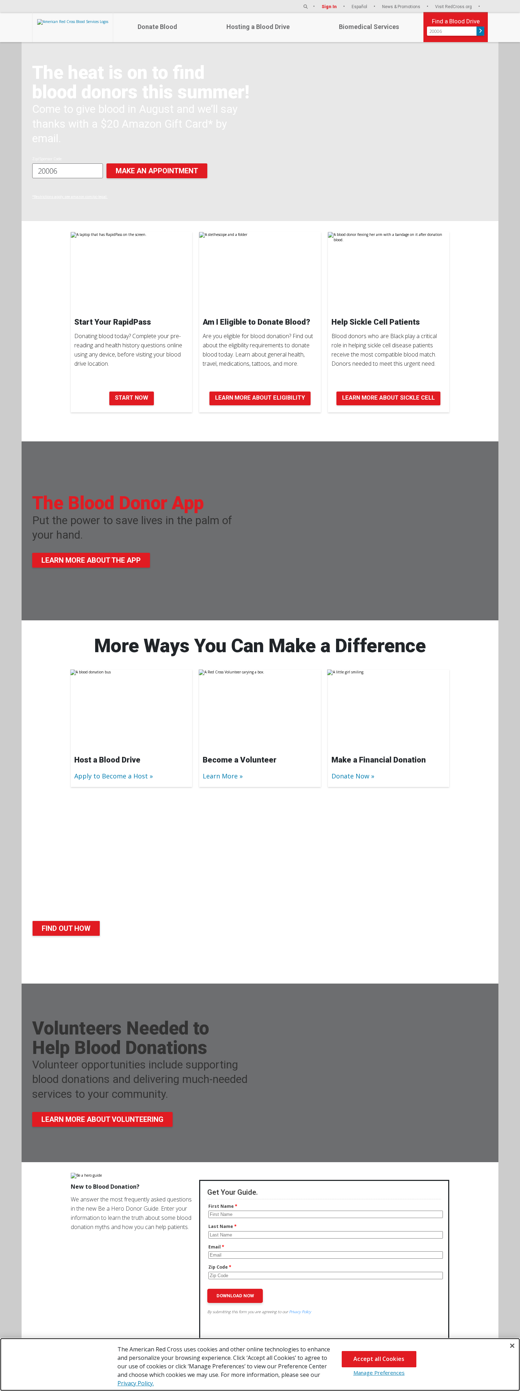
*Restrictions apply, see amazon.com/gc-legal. (70, 197)
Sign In (330, 6)
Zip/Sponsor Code (47, 158)
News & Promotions (401, 6)
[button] (306, 7)
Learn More (220, 776)
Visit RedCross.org (454, 6)
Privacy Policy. (135, 1383)
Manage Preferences (379, 1372)
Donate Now (350, 776)
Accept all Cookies (378, 1359)
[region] (260, 1364)
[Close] (512, 1346)
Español (360, 6)
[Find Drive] (480, 31)
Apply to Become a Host (111, 776)
